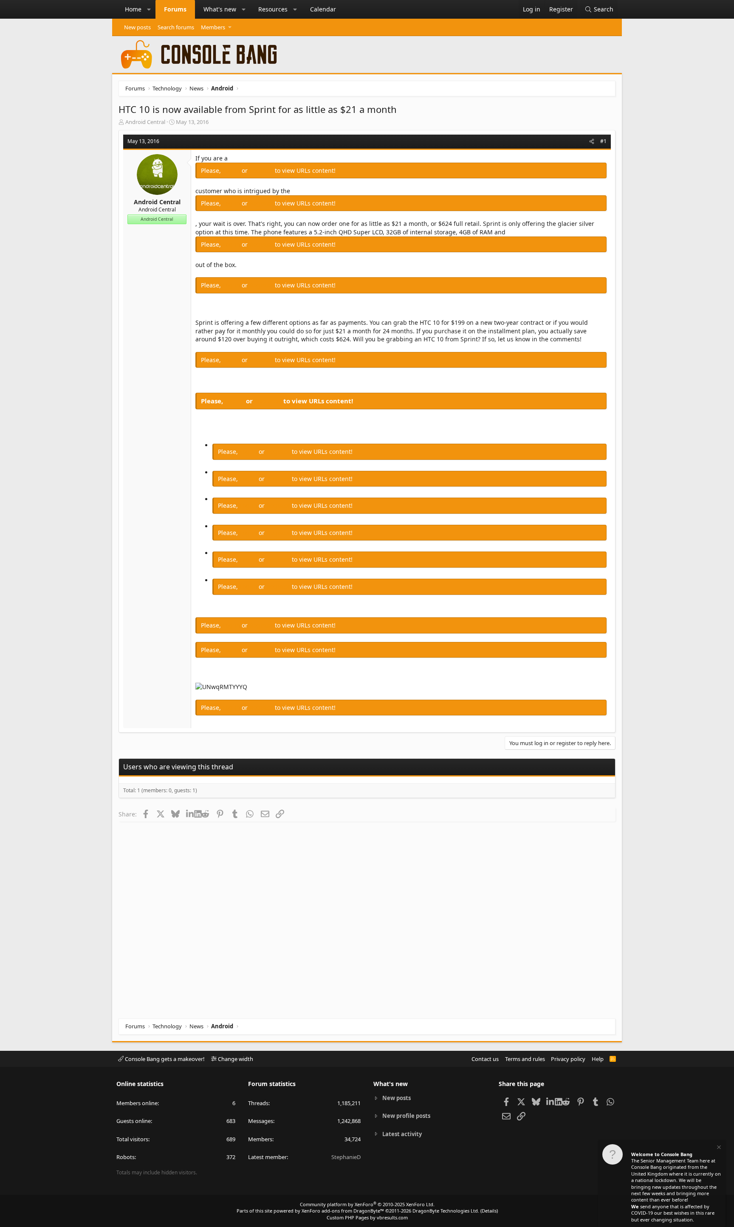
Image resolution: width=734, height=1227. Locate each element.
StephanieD (346, 1157)
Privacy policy (568, 1059)
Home (133, 9)
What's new (219, 9)
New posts (137, 27)
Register (262, 170)
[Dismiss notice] (718, 1148)
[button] (149, 9)
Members (213, 27)
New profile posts (406, 1116)
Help (598, 1059)
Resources (273, 9)
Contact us (485, 1059)
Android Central (145, 122)
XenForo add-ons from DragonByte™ (343, 1210)
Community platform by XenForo (367, 1204)
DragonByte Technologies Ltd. (445, 1210)
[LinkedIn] (190, 814)
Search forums (176, 27)
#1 (603, 141)
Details (489, 1210)
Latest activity (402, 1134)
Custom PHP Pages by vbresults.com (367, 1217)
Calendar (323, 9)
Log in (232, 170)
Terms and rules (525, 1059)
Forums (175, 9)
